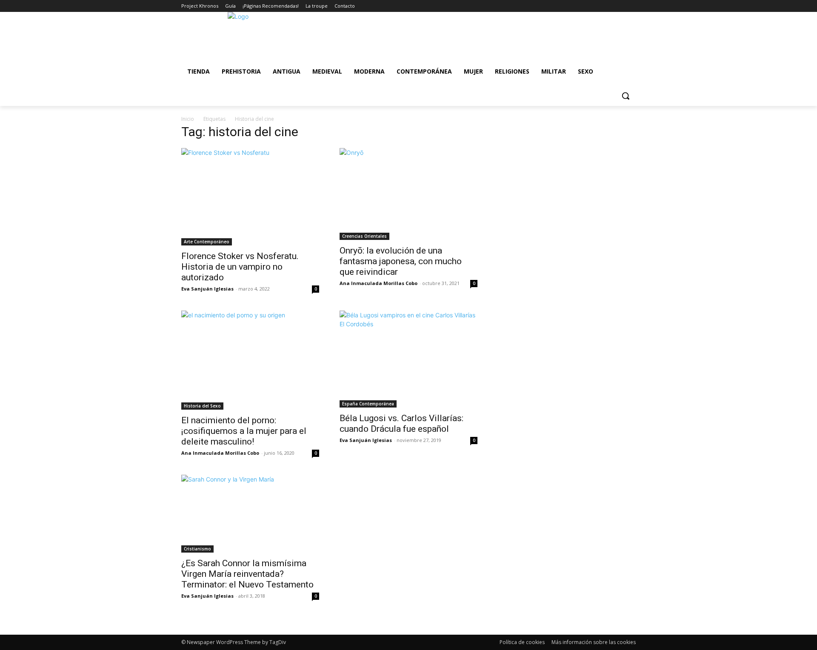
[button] (625, 96)
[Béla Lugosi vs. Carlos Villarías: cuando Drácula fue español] (408, 359)
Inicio (187, 119)
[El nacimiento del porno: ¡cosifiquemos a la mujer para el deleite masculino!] (250, 360)
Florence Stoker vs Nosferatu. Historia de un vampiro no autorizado (240, 266)
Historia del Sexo (202, 406)
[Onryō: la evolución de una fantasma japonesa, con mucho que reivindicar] (408, 194)
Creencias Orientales (364, 236)
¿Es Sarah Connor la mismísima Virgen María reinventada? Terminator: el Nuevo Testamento (247, 574)
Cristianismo (197, 549)
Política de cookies (522, 642)
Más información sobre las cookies (593, 642)
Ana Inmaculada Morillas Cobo (378, 283)
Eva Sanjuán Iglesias (207, 288)
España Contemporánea (368, 404)
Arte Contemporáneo (206, 242)
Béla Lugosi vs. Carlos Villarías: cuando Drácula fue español (401, 423)
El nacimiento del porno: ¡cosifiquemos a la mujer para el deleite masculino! (243, 431)
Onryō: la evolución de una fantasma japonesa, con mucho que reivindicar (401, 261)
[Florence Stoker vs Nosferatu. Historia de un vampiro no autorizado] (250, 196)
